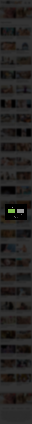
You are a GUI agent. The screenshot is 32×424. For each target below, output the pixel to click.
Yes (12, 211)
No (20, 211)
